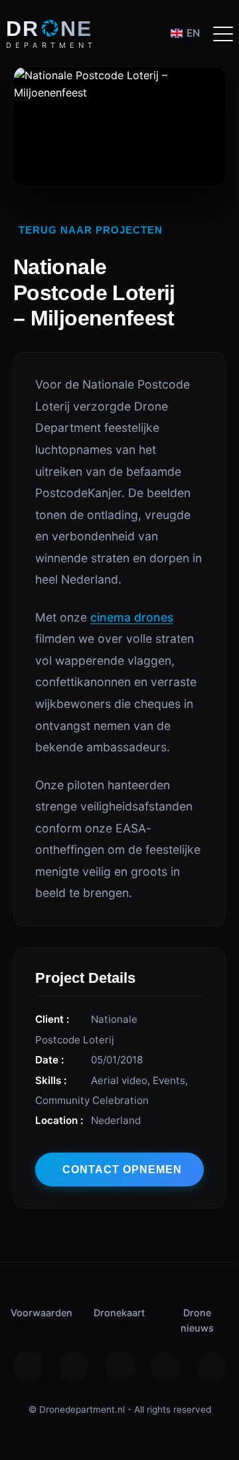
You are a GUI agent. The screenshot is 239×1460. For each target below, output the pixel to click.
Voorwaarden (41, 1312)
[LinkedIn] (211, 1366)
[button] (223, 33)
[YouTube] (166, 1366)
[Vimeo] (120, 1366)
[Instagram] (28, 1366)
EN (193, 33)
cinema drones (131, 617)
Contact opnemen (122, 1169)
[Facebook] (74, 1366)
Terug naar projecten (91, 230)
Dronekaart (119, 1312)
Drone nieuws (197, 1320)
